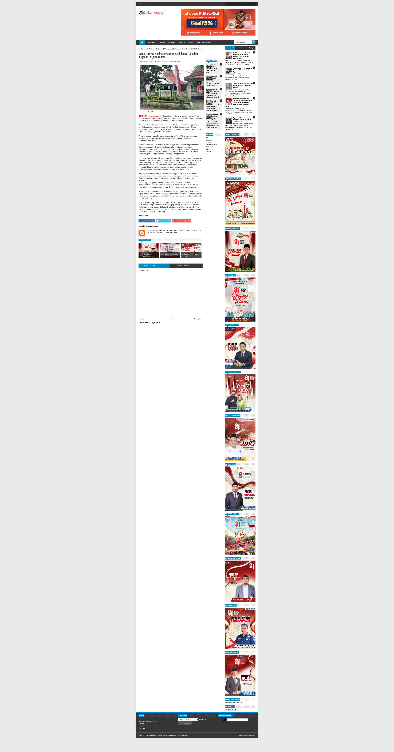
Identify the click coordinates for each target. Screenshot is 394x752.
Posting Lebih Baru (144, 319)
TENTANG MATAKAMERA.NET (148, 721)
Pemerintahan (152, 42)
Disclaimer (142, 728)
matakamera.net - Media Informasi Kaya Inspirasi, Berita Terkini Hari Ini (168, 735)
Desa (167, 61)
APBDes (159, 61)
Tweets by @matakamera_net (233, 702)
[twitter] (232, 4)
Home (141, 4)
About (147, 4)
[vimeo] (236, 4)
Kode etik (208, 151)
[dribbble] (245, 4)
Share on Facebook (148, 221)
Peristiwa (171, 42)
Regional (179, 61)
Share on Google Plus (183, 221)
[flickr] (240, 4)
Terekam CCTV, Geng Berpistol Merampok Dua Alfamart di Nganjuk (213, 93)
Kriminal (182, 42)
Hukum (162, 42)
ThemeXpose (251, 735)
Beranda (172, 319)
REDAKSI (209, 140)
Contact (154, 4)
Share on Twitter (165, 221)
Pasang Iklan (210, 147)
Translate (187, 723)
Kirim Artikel (209, 149)
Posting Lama (198, 319)
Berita (163, 61)
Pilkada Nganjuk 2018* (204, 42)
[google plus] (253, 4)
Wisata (190, 42)
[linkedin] (249, 4)
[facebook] (227, 4)
